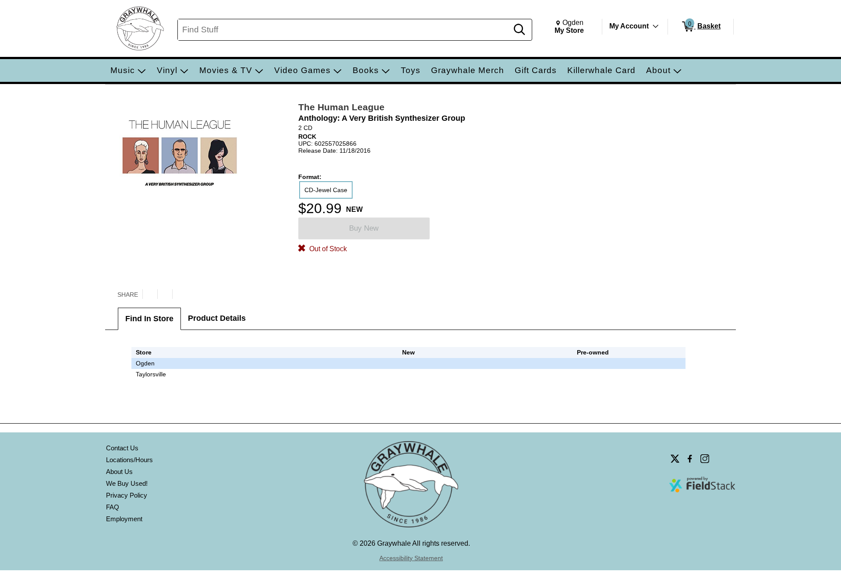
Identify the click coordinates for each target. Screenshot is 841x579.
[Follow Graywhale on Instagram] (704, 458)
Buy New (363, 228)
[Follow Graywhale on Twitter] (675, 458)
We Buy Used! (127, 483)
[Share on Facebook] (164, 294)
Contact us (122, 448)
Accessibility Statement (411, 557)
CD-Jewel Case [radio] (325, 189)
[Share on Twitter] (149, 294)
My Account (629, 26)
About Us (119, 471)
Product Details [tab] (217, 318)
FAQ (112, 507)
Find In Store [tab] (149, 318)
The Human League (341, 107)
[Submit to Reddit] (179, 294)
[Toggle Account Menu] (655, 26)
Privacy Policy (126, 495)
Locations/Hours (129, 459)
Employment (124, 519)
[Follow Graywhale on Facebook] (689, 458)
